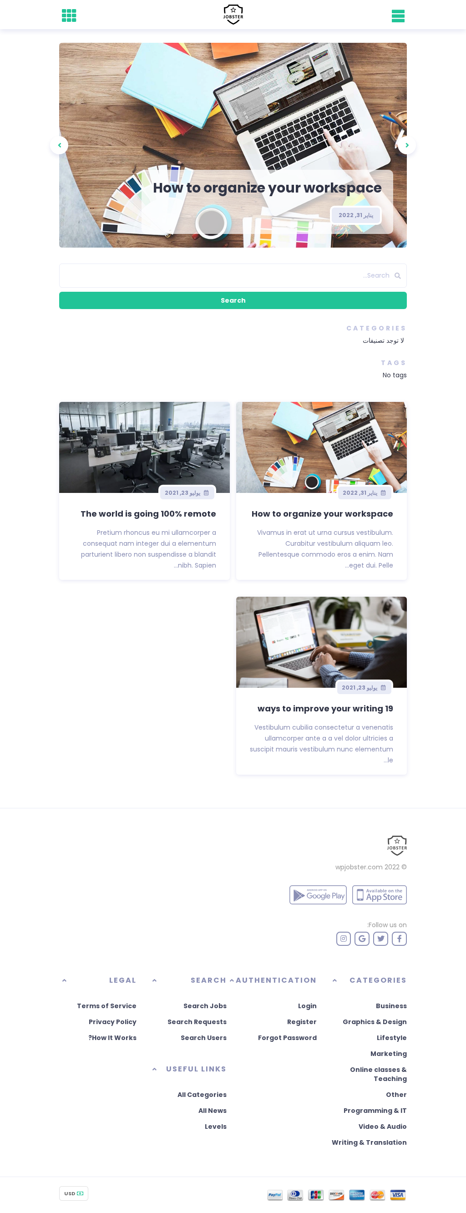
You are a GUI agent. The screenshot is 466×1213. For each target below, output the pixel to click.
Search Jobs (205, 1005)
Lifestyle (392, 1037)
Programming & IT (375, 1110)
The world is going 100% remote (148, 513)
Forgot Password (287, 1037)
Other (396, 1094)
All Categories (202, 1094)
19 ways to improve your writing (325, 708)
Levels (216, 1126)
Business (391, 1005)
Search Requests (197, 1021)
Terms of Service (107, 1005)
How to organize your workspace (267, 188)
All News (212, 1110)
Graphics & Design (375, 1021)
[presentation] (407, 145)
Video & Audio (383, 1126)
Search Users (204, 1037)
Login (307, 1005)
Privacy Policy (113, 1021)
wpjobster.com (359, 867)
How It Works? (112, 1037)
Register (302, 1021)
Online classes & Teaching (378, 1074)
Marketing (388, 1053)
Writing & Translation (369, 1142)
